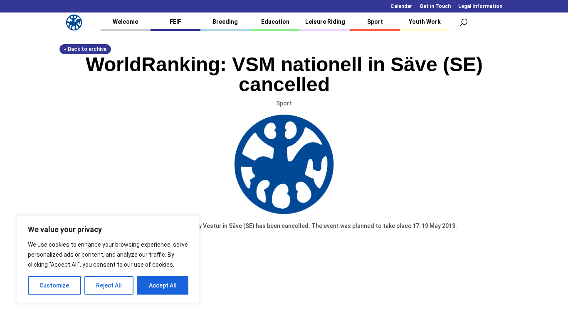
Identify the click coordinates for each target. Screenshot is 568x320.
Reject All (109, 285)
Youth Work (425, 21)
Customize (54, 285)
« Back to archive (85, 49)
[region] (108, 259)
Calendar (401, 6)
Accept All (163, 285)
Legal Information (480, 6)
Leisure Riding (325, 21)
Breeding (225, 21)
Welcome (125, 21)
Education (275, 21)
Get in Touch (435, 6)
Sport (375, 21)
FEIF (175, 21)
